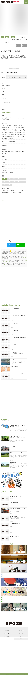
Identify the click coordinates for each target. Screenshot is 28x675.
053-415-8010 (7, 112)
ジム (3, 91)
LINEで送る (21, 244)
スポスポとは (7, 627)
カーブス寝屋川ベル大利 (15, 523)
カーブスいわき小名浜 (15, 536)
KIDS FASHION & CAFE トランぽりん (18, 508)
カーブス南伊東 (14, 352)
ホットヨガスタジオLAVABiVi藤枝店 (18, 337)
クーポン (24, 77)
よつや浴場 (12, 446)
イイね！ (18, 45)
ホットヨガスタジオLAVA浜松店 (17, 373)
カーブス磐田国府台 (15, 308)
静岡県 (7, 37)
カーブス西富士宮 (14, 330)
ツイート (12, 244)
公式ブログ (21, 638)
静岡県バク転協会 (14, 366)
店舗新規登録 (21, 627)
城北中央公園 (13, 462)
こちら (4, 264)
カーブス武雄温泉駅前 (15, 502)
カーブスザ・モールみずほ (15, 496)
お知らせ (14, 77)
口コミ (9, 77)
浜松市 (13, 37)
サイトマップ (21, 636)
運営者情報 (21, 633)
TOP (2, 37)
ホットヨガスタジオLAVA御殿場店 (18, 315)
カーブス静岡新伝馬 (15, 323)
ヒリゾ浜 (12, 359)
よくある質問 (7, 636)
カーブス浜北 (13, 344)
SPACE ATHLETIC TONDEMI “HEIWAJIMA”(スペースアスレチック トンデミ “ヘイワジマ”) (18, 425)
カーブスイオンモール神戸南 (16, 530)
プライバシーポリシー (7, 633)
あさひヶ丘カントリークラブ (16, 452)
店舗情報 (3, 77)
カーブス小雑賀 (13, 516)
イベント (19, 77)
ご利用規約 (7, 630)
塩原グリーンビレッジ (15, 436)
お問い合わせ (21, 630)
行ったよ (24, 45)
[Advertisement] (14, 19)
